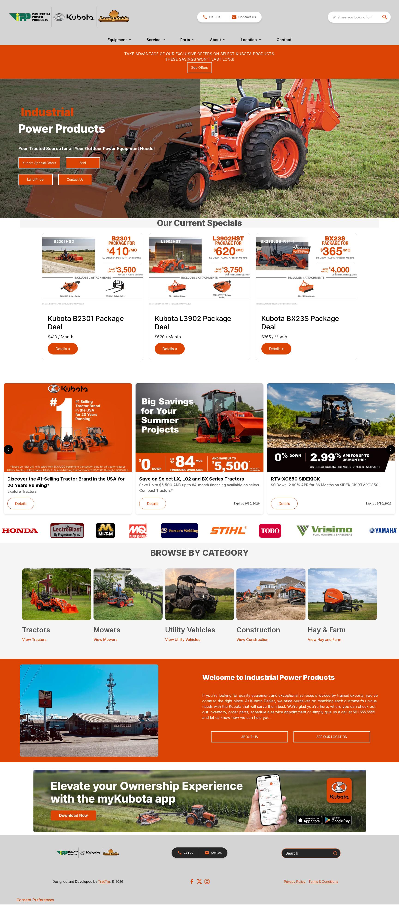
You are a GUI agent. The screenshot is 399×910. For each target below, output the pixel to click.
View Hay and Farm (324, 639)
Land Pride (35, 179)
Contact (284, 39)
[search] (385, 17)
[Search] (335, 853)
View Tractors (34, 639)
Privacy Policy (294, 881)
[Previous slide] (8, 449)
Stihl (83, 163)
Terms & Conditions (323, 881)
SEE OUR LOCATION (332, 737)
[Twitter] (199, 881)
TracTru (104, 881)
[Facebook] (192, 881)
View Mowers (105, 639)
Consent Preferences (35, 900)
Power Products (61, 128)
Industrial (47, 112)
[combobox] (359, 17)
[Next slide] (390, 449)
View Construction (252, 639)
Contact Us (75, 179)
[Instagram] (207, 881)
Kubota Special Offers (39, 163)
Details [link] (21, 503)
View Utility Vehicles (182, 639)
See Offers (199, 67)
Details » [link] (62, 348)
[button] (211, 17)
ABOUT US (249, 737)
